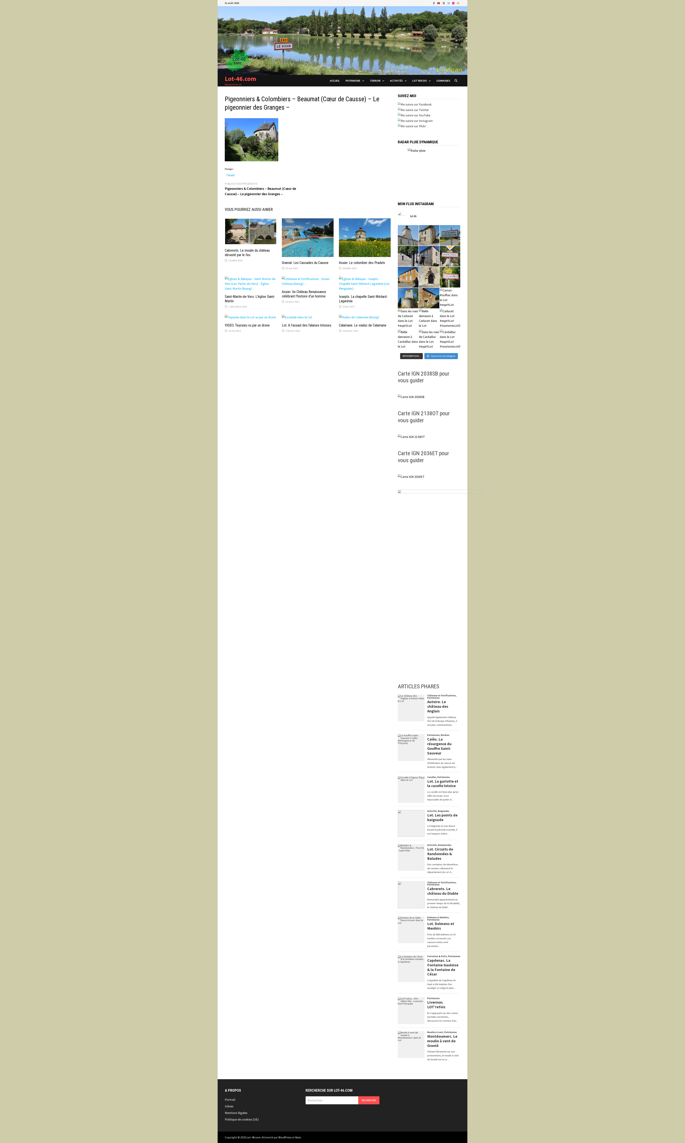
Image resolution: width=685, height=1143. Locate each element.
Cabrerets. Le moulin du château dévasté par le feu (247, 252)
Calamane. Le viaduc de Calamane (362, 325)
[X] (444, 3)
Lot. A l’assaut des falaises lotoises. (307, 325)
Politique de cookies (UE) (242, 1119)
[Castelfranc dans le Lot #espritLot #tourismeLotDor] (450, 256)
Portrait (230, 1100)
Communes (443, 80)
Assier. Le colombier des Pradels (362, 263)
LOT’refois (419, 80)
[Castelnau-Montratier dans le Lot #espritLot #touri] (450, 235)
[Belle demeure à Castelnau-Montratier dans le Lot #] (429, 235)
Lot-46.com (240, 79)
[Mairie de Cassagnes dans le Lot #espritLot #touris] (408, 277)
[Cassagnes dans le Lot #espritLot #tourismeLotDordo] (450, 277)
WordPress (284, 1137)
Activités (396, 80)
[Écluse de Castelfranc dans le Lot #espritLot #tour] (408, 256)
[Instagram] (449, 3)
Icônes (229, 1106)
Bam (298, 1137)
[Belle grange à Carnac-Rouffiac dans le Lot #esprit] (429, 298)
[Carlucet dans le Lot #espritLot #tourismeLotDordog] (450, 319)
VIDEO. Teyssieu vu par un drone (247, 325)
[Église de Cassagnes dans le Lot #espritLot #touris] (429, 277)
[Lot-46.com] (342, 40)
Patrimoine (353, 80)
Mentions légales (236, 1113)
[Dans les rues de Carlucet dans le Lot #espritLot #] (408, 319)
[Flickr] (453, 3)
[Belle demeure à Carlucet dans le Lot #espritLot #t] (429, 319)
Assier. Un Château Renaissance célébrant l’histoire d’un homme (304, 294)
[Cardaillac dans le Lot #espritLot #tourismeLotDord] (450, 340)
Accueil (335, 80)
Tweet (230, 174)
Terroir (375, 80)
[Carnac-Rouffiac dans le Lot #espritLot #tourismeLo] (450, 298)
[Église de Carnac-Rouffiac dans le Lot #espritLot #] (408, 298)
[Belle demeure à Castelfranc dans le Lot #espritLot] (429, 256)
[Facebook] (434, 3)
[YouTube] (439, 3)
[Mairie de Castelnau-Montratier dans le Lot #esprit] (408, 235)
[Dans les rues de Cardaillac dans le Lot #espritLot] (429, 340)
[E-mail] (458, 3)
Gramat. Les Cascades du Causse (305, 263)
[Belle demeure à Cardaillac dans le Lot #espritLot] (408, 340)
